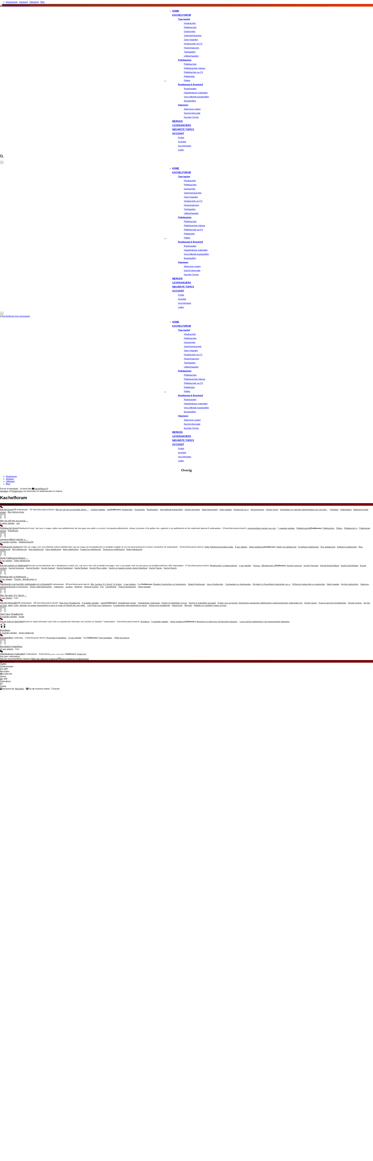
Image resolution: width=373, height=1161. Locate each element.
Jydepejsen (59, 587)
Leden (181, 150)
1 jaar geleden (245, 566)
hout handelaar (105, 638)
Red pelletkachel (19, 549)
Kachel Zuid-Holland (349, 566)
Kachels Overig (191, 117)
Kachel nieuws (310, 603)
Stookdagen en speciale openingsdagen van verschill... (304, 510)
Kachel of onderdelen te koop (174, 603)
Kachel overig (272, 510)
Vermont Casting (91, 587)
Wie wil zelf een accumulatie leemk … (72, 510)
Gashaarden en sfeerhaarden (238, 584)
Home (175, 11)
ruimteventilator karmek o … (14, 539)
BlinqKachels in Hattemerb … (14, 576)
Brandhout (145, 622)
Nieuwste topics (183, 129)
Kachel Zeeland (48, 568)
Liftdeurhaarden (191, 56)
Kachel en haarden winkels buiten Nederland (128, 568)
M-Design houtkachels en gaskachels (308, 584)
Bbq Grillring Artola (16, 512)
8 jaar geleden (241, 547)
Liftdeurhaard (345, 510)
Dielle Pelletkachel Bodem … (14, 558)
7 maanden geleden (286, 528)
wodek (103, 603)
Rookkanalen (190, 88)
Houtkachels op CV (193, 43)
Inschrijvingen (184, 146)
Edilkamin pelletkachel (347, 547)
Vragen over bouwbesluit (159, 605)
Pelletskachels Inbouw (194, 68)
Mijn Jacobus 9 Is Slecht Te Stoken (106, 584)
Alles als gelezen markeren (44, 659)
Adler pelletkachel (70, 549)
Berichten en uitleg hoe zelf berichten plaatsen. (217, 622)
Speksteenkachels (193, 35)
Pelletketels (189, 76)
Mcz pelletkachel (328, 547)
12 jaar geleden (74, 638)
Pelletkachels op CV (193, 72)
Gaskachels (189, 31)
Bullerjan (78, 587)
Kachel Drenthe (32, 568)
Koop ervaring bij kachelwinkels (332, 603)
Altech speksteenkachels (41, 587)
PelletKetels (13, 531)
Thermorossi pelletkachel (114, 549)
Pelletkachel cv (351, 528)
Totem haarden (144, 587)
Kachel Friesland (311, 566)
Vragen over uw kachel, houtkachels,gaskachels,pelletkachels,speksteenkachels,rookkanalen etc (260, 603)
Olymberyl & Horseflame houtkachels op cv (272, 584)
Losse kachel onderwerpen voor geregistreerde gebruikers (265, 622)
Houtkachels (190, 23)
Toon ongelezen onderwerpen (74, 659)
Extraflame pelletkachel (308, 547)
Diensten (188, 605)
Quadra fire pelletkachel (90, 549)
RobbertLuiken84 (304, 528)
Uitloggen (33, 2)
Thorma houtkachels (127, 587)
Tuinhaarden (190, 52)
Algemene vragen (192, 109)
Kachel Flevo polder (98, 568)
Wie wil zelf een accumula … (14, 520)
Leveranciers (181, 125)
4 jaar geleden (130, 584)
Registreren (11, 2)
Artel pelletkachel (36, 549)
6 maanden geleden (159, 622)
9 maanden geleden (90, 603)
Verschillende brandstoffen (196, 97)
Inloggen (23, 2)
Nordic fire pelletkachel (287, 547)
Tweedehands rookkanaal (149, 603)
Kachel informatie (192, 113)
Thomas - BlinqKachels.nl (264, 566)
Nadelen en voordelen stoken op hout (210, 605)
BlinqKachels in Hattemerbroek (223, 566)
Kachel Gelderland (65, 568)
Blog (42, 2)
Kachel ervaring (355, 603)
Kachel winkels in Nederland (14, 565)
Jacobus (69, 587)
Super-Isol (81, 654)
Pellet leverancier (122, 638)
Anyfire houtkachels (349, 584)
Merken (177, 121)
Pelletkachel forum (9, 528)
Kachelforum (181, 15)
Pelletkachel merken (10, 547)
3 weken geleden (98, 510)
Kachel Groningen (16, 568)
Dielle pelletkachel (257, 547)
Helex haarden (333, 584)
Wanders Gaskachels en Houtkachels (169, 584)
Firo (102, 587)
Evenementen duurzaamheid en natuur (130, 605)
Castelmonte (110, 587)
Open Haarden (191, 39)
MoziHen (19, 688)
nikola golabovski (177, 622)
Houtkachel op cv (241, 510)
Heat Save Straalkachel (69, 603)
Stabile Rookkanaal (196, 584)
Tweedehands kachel (127, 603)
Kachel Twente (155, 568)
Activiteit (182, 141)
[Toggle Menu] (165, 81)
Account (178, 133)
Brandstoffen (190, 101)
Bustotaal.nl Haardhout (56, 638)
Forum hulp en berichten (12, 621)
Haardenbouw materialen (196, 92)
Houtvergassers (191, 48)
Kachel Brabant (81, 568)
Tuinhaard (334, 510)
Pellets (187, 80)
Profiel (181, 137)
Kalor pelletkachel (53, 549)
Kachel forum (6, 509)
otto (108, 510)
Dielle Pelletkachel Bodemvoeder (218, 547)
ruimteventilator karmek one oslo (261, 528)
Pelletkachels (190, 27)
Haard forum (177, 605)
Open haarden (226, 510)
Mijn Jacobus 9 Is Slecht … (13, 595)
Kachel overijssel (294, 566)
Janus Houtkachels (215, 584)
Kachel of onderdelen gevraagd (202, 603)
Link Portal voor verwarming (99, 605)
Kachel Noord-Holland (329, 566)
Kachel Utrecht (170, 568)
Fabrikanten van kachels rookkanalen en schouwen (25, 584)
